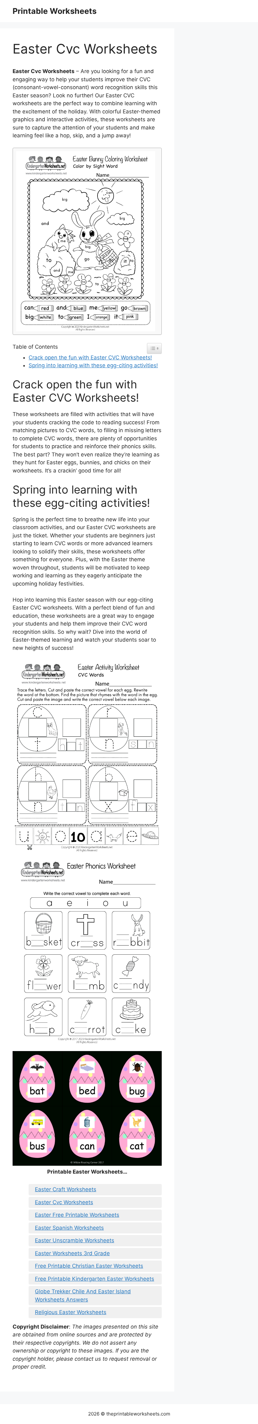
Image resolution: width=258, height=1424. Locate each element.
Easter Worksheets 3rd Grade (72, 1253)
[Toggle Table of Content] (154, 348)
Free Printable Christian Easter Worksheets (89, 1266)
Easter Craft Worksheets (65, 1189)
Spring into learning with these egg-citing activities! (93, 365)
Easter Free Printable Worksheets (77, 1215)
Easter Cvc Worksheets (64, 1202)
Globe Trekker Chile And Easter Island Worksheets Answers (83, 1295)
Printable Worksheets (55, 11)
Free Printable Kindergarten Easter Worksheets (94, 1279)
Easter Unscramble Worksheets (74, 1240)
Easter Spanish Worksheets (69, 1228)
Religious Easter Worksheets (70, 1312)
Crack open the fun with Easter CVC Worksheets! (90, 357)
